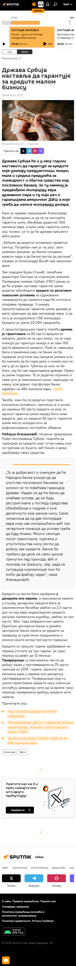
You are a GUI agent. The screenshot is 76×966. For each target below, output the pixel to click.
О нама (6, 901)
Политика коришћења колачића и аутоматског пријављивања (23, 913)
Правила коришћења (25, 901)
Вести (23, 752)
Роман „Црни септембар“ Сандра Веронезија (27, 36)
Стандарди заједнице (15, 906)
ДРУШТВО (58, 867)
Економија (9, 752)
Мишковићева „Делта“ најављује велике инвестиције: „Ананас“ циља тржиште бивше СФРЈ (40, 727)
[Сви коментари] (6, 960)
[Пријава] (47, 4)
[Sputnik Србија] (11, 6)
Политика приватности (16, 921)
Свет (5, 867)
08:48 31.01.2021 (12, 95)
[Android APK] (14, 932)
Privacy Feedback (43, 921)
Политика (19, 867)
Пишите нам (48, 901)
